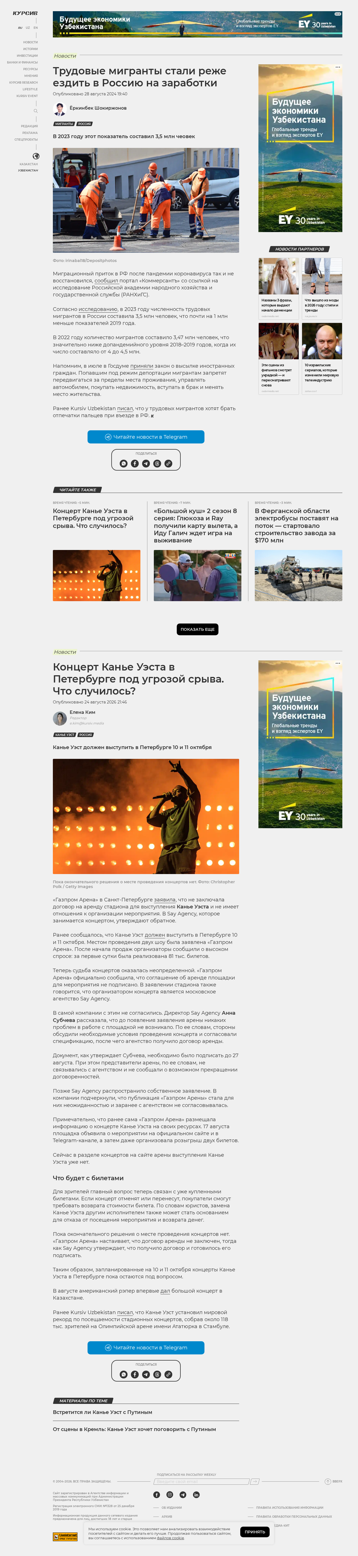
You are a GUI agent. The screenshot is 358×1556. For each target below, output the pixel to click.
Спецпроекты (26, 139)
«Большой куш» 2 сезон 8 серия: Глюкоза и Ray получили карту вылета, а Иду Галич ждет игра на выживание (196, 525)
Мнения (31, 76)
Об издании (172, 1508)
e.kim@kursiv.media (87, 723)
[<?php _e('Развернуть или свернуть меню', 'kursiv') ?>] (36, 156)
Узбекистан (28, 170)
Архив (167, 1517)
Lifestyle (30, 89)
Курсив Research (23, 82)
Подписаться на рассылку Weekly (186, 1475)
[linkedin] (196, 1494)
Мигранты (64, 124)
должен (155, 935)
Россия (84, 124)
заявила (165, 900)
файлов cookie (170, 1538)
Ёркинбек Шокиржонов (98, 108)
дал (165, 1291)
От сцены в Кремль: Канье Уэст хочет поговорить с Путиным (134, 1429)
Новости (30, 42)
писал (125, 408)
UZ (28, 28)
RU (20, 28)
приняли (141, 366)
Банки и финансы (22, 62)
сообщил (107, 281)
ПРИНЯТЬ (255, 1531)
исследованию (98, 309)
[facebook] (156, 1494)
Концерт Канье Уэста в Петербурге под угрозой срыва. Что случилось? (93, 518)
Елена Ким (82, 712)
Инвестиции (27, 56)
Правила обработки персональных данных (294, 1517)
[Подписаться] (255, 1482)
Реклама (30, 133)
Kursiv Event (27, 96)
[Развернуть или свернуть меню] (36, 111)
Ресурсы (30, 69)
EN (36, 28)
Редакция (29, 126)
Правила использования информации (289, 1508)
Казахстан (29, 164)
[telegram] (183, 1494)
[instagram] (169, 1494)
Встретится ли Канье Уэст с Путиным (102, 1412)
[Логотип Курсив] (25, 13)
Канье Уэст (64, 735)
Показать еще (198, 629)
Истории (30, 49)
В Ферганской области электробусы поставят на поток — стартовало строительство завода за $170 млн (296, 525)
